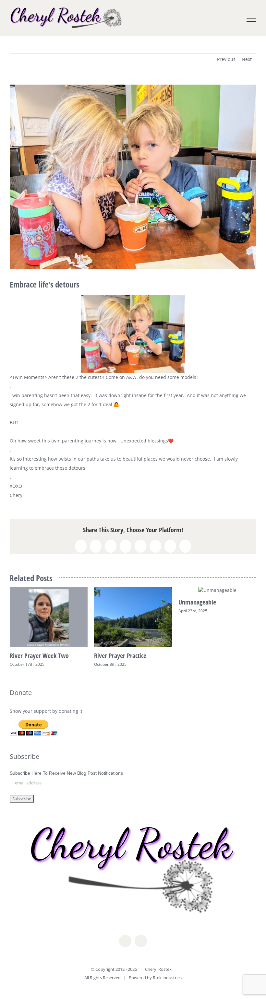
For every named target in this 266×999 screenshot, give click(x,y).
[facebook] (125, 941)
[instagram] (141, 941)
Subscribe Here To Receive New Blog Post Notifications (66, 773)
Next (247, 59)
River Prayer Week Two (207, 655)
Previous (226, 59)
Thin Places (108, 602)
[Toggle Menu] (251, 21)
